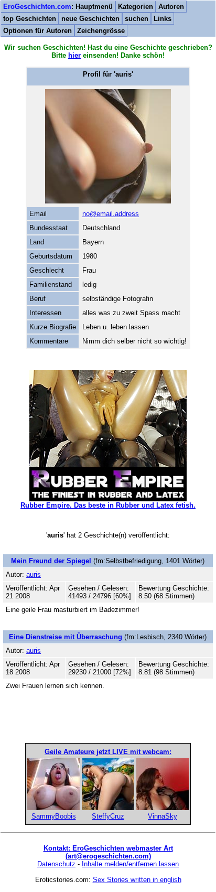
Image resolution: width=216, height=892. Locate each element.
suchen (136, 19)
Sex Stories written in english (137, 880)
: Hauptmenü (58, 6)
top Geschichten (29, 19)
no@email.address (110, 214)
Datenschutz (56, 864)
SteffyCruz (108, 816)
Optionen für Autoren (37, 31)
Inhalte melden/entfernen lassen (130, 864)
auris (33, 574)
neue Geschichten (90, 19)
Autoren (171, 6)
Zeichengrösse (101, 31)
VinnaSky (162, 816)
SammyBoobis (53, 816)
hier (74, 55)
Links (162, 19)
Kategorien (135, 6)
